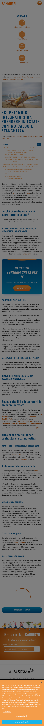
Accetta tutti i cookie (22, 722)
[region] (22, 702)
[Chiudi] (41, 682)
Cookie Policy (7, 712)
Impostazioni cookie (22, 716)
